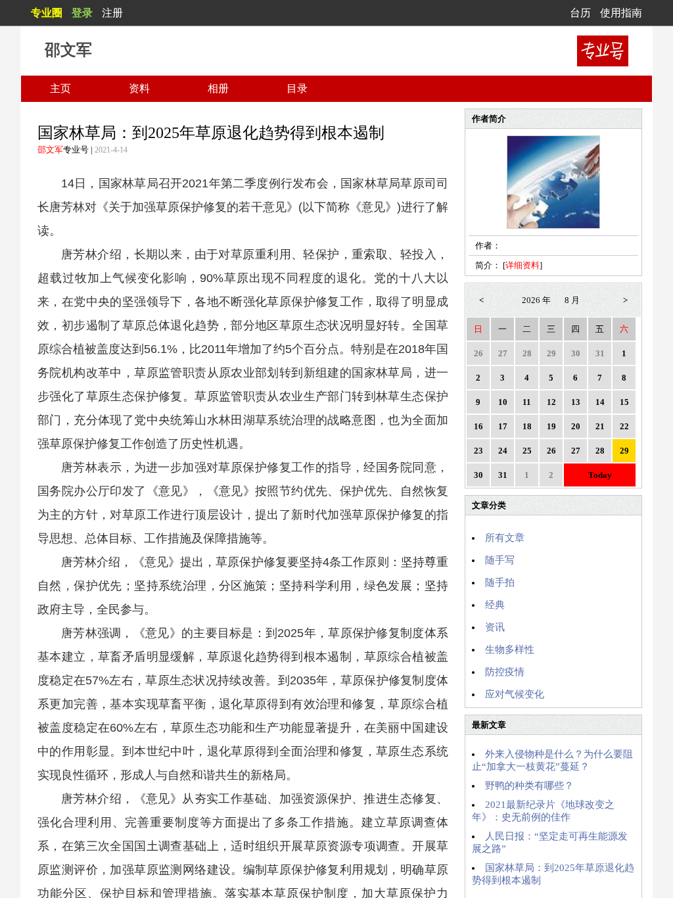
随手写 (500, 560)
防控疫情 (504, 672)
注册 (112, 12)
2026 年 (536, 300)
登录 (82, 12)
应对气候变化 (514, 694)
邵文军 (50, 149)
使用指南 (621, 12)
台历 (580, 12)
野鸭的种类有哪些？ (529, 785)
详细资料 (522, 265)
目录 (297, 88)
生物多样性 (509, 649)
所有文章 (504, 537)
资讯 (495, 627)
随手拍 (500, 582)
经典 (495, 605)
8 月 (572, 300)
